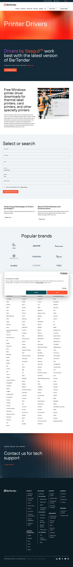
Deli (7, 422)
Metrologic (40, 344)
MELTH (39, 330)
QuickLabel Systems (58, 296)
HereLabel (24, 358)
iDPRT (23, 381)
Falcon (23, 321)
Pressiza (40, 409)
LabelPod (40, 299)
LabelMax (40, 296)
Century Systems (10, 380)
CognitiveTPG (9, 394)
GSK (23, 353)
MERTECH (40, 336)
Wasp (54, 398)
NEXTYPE (40, 364)
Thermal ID (56, 353)
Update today (30, 65)
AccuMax (8, 299)
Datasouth (8, 417)
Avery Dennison (10, 337)
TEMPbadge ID (57, 347)
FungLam (24, 333)
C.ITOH (8, 368)
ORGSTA (40, 389)
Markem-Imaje (41, 313)
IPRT (23, 401)
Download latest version (10, 191)
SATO (54, 313)
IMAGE (24, 384)
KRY (23, 421)
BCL (7, 340)
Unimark (55, 378)
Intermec (24, 395)
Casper (8, 377)
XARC (54, 409)
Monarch (40, 358)
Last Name (6, 155)
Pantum (40, 392)
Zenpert (55, 418)
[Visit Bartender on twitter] (62, 559)
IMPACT (24, 387)
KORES (24, 415)
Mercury (40, 333)
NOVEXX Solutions (42, 372)
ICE (23, 372)
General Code (25, 338)
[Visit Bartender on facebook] (59, 559)
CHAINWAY (9, 383)
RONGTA (55, 304)
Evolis (23, 316)
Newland (40, 361)
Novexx (39, 370)
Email (5, 161)
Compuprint (9, 397)
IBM (23, 370)
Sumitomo (56, 333)
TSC (54, 370)
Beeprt (8, 343)
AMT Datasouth (10, 316)
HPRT (23, 367)
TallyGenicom (56, 341)
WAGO (55, 395)
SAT (54, 310)
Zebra (54, 415)
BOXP (7, 357)
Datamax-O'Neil (10, 414)
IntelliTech (24, 392)
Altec (7, 313)
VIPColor (55, 389)
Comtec (8, 400)
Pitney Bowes (41, 401)
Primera (40, 415)
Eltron (23, 304)
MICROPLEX (41, 355)
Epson (23, 310)
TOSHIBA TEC (56, 364)
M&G (39, 307)
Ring (54, 299)
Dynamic (24, 296)
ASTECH (8, 324)
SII (54, 321)
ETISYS (24, 313)
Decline (36, 292)
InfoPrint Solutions (26, 389)
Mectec (40, 324)
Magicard (40, 310)
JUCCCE (24, 406)
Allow (57, 292)
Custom (8, 405)
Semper (55, 316)
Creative (8, 403)
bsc (7, 366)
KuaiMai (24, 423)
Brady (7, 360)
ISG (23, 404)
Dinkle (7, 425)
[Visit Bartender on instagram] (68, 559)
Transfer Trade (56, 367)
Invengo (24, 398)
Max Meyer (40, 321)
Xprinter (55, 412)
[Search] (45, 9)
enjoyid (24, 307)
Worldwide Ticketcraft (58, 406)
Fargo (23, 324)
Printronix (40, 418)
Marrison (40, 316)
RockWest (56, 302)
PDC (39, 398)
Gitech (23, 341)
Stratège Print (56, 330)
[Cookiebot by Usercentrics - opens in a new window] (61, 273)
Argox (7, 321)
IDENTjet (24, 378)
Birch (7, 349)
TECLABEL (56, 344)
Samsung (55, 307)
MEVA (39, 350)
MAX (39, 319)
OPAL (39, 384)
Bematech (9, 346)
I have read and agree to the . (16, 187)
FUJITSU (24, 330)
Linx (39, 304)
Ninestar (40, 367)
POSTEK (40, 406)
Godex (23, 344)
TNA (54, 361)
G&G (23, 336)
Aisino (7, 307)
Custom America (10, 408)
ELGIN (23, 302)
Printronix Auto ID (42, 421)
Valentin (55, 384)
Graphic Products (26, 350)
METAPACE (40, 338)
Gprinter (24, 347)
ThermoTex (56, 358)
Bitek (7, 351)
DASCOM (8, 411)
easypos (24, 299)
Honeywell (24, 361)
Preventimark (41, 412)
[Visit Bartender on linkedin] (57, 559)
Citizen (8, 388)
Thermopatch (56, 355)
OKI (38, 381)
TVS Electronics (57, 372)
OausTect (40, 375)
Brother (8, 363)
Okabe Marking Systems (44, 378)
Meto (39, 341)
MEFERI (40, 327)
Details (64, 288)
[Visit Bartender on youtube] (65, 559)
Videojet (55, 387)
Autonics (8, 334)
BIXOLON (8, 354)
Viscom (55, 392)
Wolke (55, 404)
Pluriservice (40, 404)
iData (23, 375)
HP (23, 364)
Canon (8, 374)
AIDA (7, 302)
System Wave (56, 336)
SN (54, 324)
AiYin (7, 310)
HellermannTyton (26, 355)
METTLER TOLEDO (42, 347)
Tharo (54, 350)
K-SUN (23, 409)
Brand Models (6, 180)
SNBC (54, 327)
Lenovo (39, 302)
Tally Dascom (56, 338)
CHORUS (8, 385)
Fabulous (24, 319)
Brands (5, 174)
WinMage (55, 401)
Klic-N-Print (25, 412)
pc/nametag (41, 395)
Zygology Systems (58, 421)
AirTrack (8, 304)
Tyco (54, 375)
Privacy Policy (40, 282)
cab (7, 371)
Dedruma (8, 420)
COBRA (8, 391)
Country (5, 168)
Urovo (54, 381)
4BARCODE (9, 296)
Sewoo (55, 319)
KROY (23, 418)
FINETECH (24, 327)
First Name (6, 148)
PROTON (40, 423)
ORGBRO (40, 387)
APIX (7, 319)
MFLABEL (40, 353)
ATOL (7, 327)
